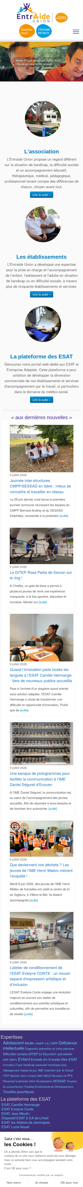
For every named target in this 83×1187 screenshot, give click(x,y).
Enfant (24, 1059)
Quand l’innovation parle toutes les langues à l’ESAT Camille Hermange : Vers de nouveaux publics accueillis (41, 674)
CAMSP (39, 1043)
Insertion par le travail (58, 1070)
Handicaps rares (57, 1065)
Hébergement (11, 1070)
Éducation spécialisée (57, 1054)
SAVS (32, 1081)
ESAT (73, 1059)
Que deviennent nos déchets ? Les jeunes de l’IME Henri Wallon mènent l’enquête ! (41, 870)
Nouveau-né (59, 1076)
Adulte (29, 1043)
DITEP (33, 1054)
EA (40, 1054)
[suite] (64, 515)
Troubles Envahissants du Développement (48, 1087)
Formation (9, 1065)
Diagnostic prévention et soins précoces (49, 1049)
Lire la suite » (42, 194)
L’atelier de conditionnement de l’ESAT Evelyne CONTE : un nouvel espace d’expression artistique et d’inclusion (40, 976)
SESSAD (59, 1081)
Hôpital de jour (28, 1070)
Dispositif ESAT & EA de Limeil (25, 1117)
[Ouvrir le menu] (76, 32)
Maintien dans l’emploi (23, 1075)
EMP (6, 1059)
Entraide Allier (58, 1059)
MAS (40, 1075)
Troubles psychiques (18, 1091)
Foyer (19, 1065)
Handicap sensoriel (35, 1065)
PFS (69, 1076)
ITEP (6, 1076)
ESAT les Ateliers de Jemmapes (25, 1122)
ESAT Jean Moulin (15, 1113)
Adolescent (13, 1043)
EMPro (13, 1059)
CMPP (54, 1043)
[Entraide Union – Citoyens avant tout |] (41, 12)
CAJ (47, 1043)
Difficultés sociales (15, 1054)
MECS (47, 1075)
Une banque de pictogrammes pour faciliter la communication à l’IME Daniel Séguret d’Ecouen (40, 778)
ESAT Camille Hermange (20, 1104)
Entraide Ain (39, 1059)
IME (40, 1070)
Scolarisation (44, 1081)
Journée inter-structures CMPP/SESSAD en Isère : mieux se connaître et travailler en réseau (40, 486)
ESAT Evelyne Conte (17, 1109)
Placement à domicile (15, 1081)
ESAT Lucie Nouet (15, 1126)
